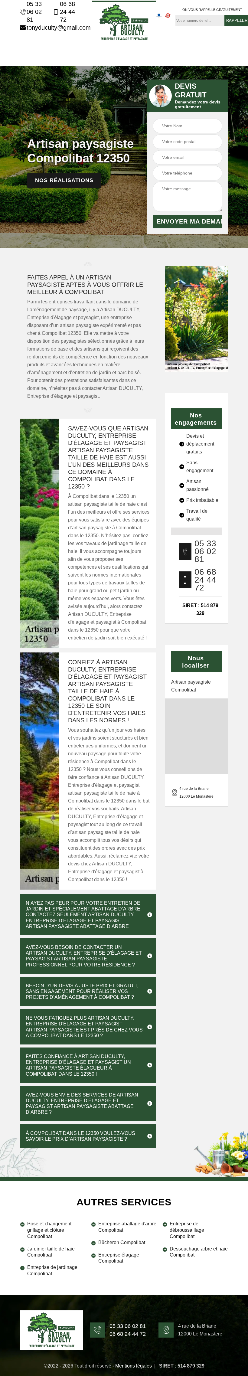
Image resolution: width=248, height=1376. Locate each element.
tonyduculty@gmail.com (55, 27)
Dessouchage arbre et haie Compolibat (199, 1252)
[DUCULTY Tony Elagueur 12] (124, 22)
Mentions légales (133, 1365)
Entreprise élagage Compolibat (118, 1258)
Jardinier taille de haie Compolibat (51, 1252)
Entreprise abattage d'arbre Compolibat (127, 1227)
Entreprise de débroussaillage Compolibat (187, 1230)
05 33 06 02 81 (34, 12)
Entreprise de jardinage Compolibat (52, 1270)
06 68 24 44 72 (67, 12)
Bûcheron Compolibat (121, 1242)
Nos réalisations (64, 181)
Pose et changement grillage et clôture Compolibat (49, 1230)
